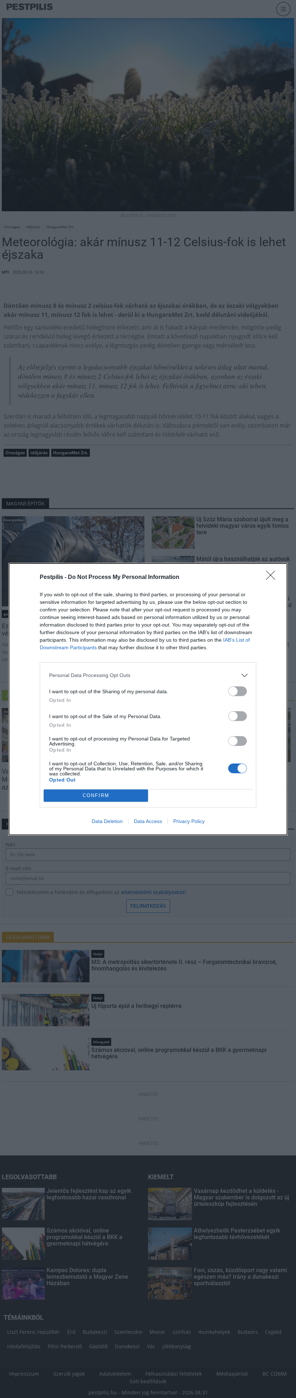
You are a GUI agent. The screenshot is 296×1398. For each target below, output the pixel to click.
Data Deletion (107, 821)
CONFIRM (96, 795)
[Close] (273, 577)
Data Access (148, 821)
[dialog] (148, 699)
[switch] (237, 691)
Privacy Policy (189, 821)
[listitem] (148, 675)
